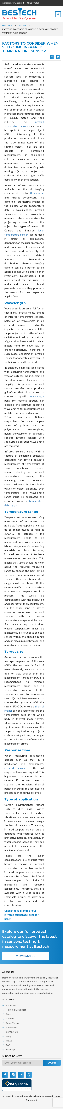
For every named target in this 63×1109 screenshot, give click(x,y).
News (9, 1040)
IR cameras (37, 193)
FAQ (8, 1045)
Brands (9, 1014)
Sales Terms (12, 1023)
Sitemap (10, 1049)
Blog (8, 1036)
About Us (11, 1005)
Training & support (16, 1010)
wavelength (37, 396)
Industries (11, 1027)
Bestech (7, 25)
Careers (10, 1018)
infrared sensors (15, 768)
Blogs (22, 25)
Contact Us (12, 1032)
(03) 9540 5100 (32, 3)
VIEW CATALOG (25, 956)
